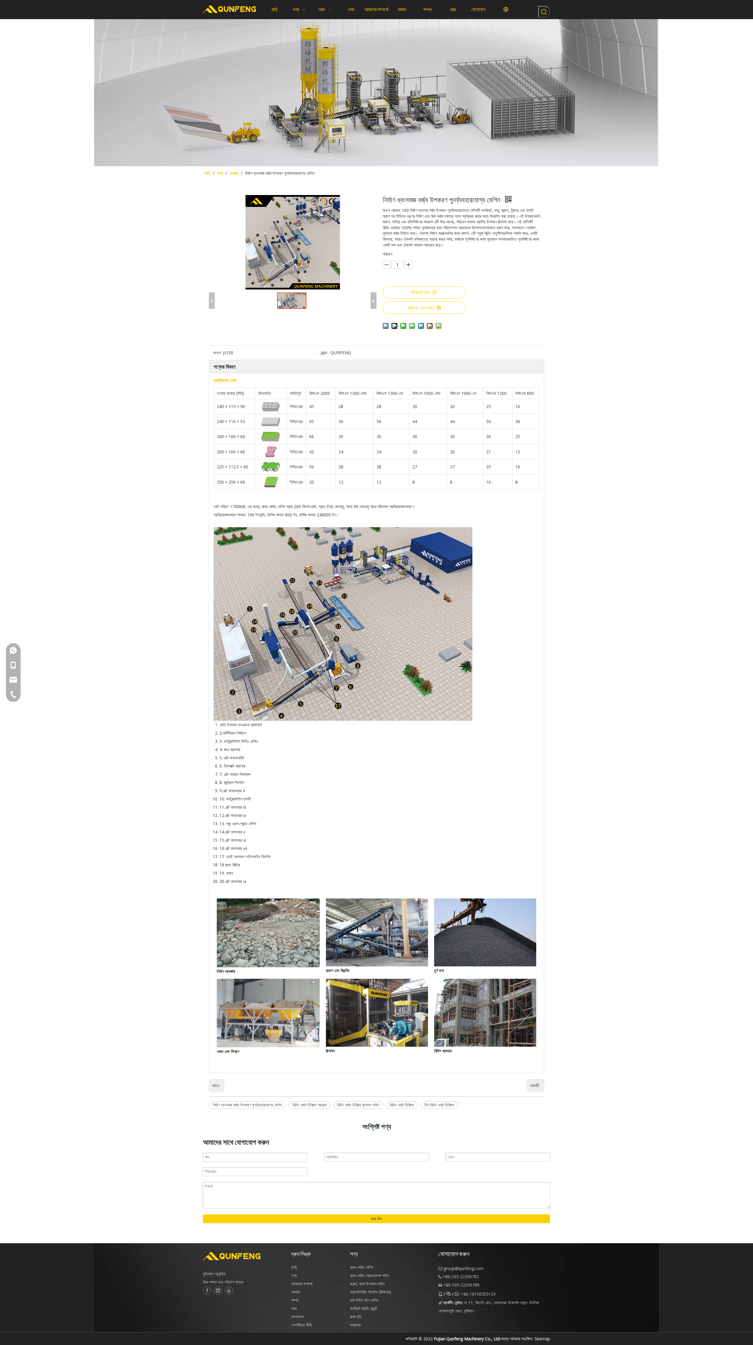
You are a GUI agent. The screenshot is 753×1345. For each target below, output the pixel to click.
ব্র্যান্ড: (324, 352)
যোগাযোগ (297, 1316)
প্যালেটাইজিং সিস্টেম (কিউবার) (370, 1292)
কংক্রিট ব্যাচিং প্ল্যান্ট (363, 1308)
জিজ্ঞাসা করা (420, 292)
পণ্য (294, 1275)
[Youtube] (229, 1290)
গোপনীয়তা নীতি (301, 1325)
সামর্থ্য (295, 1292)
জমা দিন (376, 1218)
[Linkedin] (218, 1290)
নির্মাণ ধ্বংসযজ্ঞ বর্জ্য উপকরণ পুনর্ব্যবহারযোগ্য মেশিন (247, 1105)
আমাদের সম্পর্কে (301, 1283)
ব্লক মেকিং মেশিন (361, 1267)
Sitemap (542, 1338)
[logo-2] (244, 1256)
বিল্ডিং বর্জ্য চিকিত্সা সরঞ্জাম (309, 1105)
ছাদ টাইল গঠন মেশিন (364, 1300)
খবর (294, 1308)
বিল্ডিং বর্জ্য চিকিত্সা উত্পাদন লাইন (358, 1105)
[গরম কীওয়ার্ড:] (544, 12)
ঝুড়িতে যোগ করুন (421, 307)
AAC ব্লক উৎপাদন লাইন (367, 1283)
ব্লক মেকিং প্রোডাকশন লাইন (369, 1275)
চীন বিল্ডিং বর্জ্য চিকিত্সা (439, 1105)
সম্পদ (295, 1300)
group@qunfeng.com (464, 1268)
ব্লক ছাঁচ (356, 1316)
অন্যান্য (355, 1325)
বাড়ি (294, 1267)
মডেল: (217, 352)
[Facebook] (207, 1290)
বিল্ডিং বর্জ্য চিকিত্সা (402, 1105)
